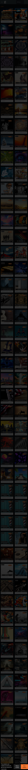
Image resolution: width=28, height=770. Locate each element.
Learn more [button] (4, 769)
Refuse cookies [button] (17, 766)
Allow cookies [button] (24, 766)
